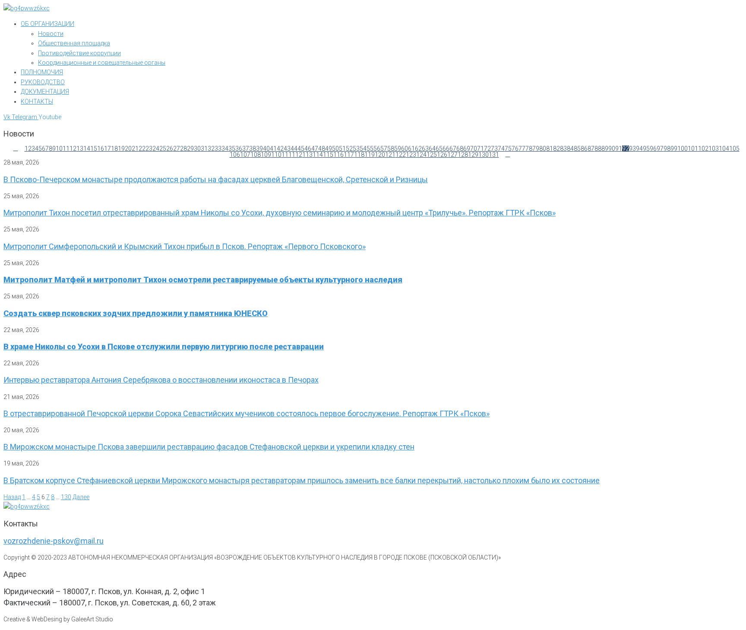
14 (86, 149)
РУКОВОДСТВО (43, 82)
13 (79, 149)
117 (349, 155)
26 (169, 149)
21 (135, 149)
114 (318, 155)
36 (238, 149)
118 (359, 155)
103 (713, 149)
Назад (12, 497)
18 (114, 149)
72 (487, 149)
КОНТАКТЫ (37, 101)
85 (577, 149)
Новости (50, 33)
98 (667, 149)
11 (66, 149)
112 (297, 155)
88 (597, 149)
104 (724, 149)
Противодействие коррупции (79, 53)
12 (73, 149)
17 (107, 149)
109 (266, 155)
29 (190, 149)
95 (646, 149)
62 (418, 149)
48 (321, 149)
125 (432, 155)
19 (121, 149)
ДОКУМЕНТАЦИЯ (45, 91)
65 (439, 149)
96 (653, 149)
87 (591, 149)
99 (673, 149)
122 (400, 155)
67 (452, 149)
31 (204, 149)
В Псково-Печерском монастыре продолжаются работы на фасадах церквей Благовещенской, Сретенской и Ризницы (215, 179)
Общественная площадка (74, 43)
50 (335, 149)
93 (632, 149)
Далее (81, 497)
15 (93, 149)
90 (611, 149)
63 (425, 149)
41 (273, 149)
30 (197, 149)
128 (463, 155)
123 (411, 155)
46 (307, 149)
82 (556, 149)
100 (682, 149)
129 (473, 155)
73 (494, 149)
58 (390, 149)
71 (480, 149)
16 (100, 149)
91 (618, 149)
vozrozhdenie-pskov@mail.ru (53, 540)
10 (59, 149)
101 (693, 149)
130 (483, 155)
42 (280, 149)
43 (287, 149)
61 (411, 149)
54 (363, 149)
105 (734, 149)
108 (255, 155)
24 (155, 149)
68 (459, 149)
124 (421, 155)
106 (235, 155)
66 (446, 149)
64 (432, 149)
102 (703, 149)
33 (218, 149)
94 (639, 149)
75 (508, 149)
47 (314, 149)
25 (162, 149)
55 (370, 149)
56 (376, 149)
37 (245, 149)
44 (294, 149)
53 (356, 149)
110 (276, 155)
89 (604, 149)
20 (128, 149)
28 (183, 149)
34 (224, 149)
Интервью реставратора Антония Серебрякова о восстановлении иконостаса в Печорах (161, 379)
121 (390, 155)
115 (328, 155)
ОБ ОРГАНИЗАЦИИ (47, 23)
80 (542, 149)
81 (549, 149)
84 (570, 149)
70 (473, 149)
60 (404, 149)
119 (369, 155)
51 (342, 149)
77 (521, 149)
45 (300, 149)
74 (501, 149)
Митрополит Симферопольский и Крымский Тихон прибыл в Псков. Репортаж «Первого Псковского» (184, 246)
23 (148, 149)
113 (307, 155)
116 (338, 155)
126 (442, 155)
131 (494, 155)
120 (380, 155)
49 (328, 149)
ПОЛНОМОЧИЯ (42, 72)
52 (349, 149)
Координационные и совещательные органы (101, 62)
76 (515, 149)
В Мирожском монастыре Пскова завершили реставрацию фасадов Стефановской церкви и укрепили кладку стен (208, 446)
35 (231, 149)
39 (259, 149)
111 (286, 155)
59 (397, 149)
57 (383, 149)
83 (563, 149)
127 (452, 155)
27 (176, 149)
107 (245, 155)
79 (535, 149)
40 (266, 149)
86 (584, 149)
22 (142, 149)
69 (466, 149)
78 (528, 149)
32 (211, 149)
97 (660, 149)
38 (252, 149)
